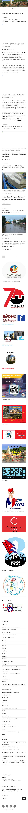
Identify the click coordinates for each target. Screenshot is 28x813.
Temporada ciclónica (6, 716)
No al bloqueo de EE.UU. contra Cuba (10, 692)
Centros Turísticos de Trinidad (9, 629)
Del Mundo (4, 650)
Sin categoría (5, 713)
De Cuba (4, 645)
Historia (4, 681)
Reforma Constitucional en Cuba (9, 708)
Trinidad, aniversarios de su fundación (10, 726)
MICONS (12, 115)
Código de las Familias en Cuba (9, 635)
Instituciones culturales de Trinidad (10, 687)
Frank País (15, 67)
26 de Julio (4, 624)
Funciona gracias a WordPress (8, 809)
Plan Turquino (5, 700)
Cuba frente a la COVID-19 (8, 637)
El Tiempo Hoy (5, 664)
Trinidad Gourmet (6, 721)
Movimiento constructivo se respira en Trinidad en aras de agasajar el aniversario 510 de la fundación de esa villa (13, 762)
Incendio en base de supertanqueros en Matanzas (13, 684)
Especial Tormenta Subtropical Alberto (11, 673)
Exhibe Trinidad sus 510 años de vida (10, 749)
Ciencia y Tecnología (6, 632)
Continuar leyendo (6, 159)
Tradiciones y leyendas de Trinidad (10, 718)
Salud (3, 710)
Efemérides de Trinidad (7, 661)
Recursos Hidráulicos (20, 115)
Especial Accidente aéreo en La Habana (11, 666)
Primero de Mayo (6, 705)
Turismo (4, 729)
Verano (3, 734)
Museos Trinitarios (6, 689)
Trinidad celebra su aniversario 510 (10, 747)
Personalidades (5, 697)
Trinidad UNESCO (6, 724)
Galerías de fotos (6, 679)
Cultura (3, 640)
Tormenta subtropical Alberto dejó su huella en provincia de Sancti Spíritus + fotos (13, 167)
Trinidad (24, 52)
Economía (4, 656)
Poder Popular (5, 702)
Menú (14, 8)
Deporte (4, 653)
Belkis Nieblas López (8, 49)
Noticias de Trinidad (6, 695)
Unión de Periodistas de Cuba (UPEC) (10, 732)
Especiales (4, 676)
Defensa (4, 648)
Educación (4, 658)
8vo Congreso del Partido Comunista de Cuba (12, 627)
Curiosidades (5, 643)
